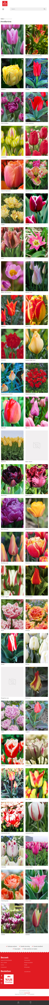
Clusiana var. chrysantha (7, 951)
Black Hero (4, 495)
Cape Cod (3, 799)
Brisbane (27, 630)
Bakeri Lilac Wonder (6, 292)
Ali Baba (27, 89)
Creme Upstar (29, 962)
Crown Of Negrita (29, 967)
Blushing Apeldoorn (30, 529)
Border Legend (5, 596)
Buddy (2, 664)
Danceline (3, 978)
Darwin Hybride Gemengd (7, 983)
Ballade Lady (28, 292)
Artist (2, 258)
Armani (27, 224)
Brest (2, 630)
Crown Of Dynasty (5, 967)
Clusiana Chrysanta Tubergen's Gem (10, 940)
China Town (28, 900)
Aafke (2, 55)
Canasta (3, 765)
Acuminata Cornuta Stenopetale (33, 55)
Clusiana (27, 934)
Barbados (3, 360)
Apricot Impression (6, 190)
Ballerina (3, 326)
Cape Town (28, 799)
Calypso (27, 731)
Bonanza (27, 563)
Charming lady (4, 900)
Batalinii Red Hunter (30, 394)
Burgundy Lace (5, 698)
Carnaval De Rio (29, 833)
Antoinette (4, 157)
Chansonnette (29, 867)
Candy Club (28, 765)
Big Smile (3, 461)
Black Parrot (28, 495)
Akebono (3, 89)
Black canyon (28, 461)
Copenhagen (4, 962)
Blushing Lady (4, 563)
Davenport (28, 983)
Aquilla (3, 224)
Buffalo (27, 664)
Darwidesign (28, 978)
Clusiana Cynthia (29, 940)
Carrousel (3, 867)
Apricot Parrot (29, 190)
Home (2, 18)
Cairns (2, 731)
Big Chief (3, 427)
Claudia (3, 934)
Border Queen (29, 596)
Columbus (28, 951)
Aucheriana (28, 258)
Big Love (27, 427)
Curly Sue (27, 972)
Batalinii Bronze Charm (7, 394)
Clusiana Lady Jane (6, 945)
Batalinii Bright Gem (30, 360)
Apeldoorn (28, 157)
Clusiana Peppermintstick (31, 945)
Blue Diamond (4, 529)
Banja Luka (28, 326)
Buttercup (28, 698)
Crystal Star (4, 972)
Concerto (3, 956)
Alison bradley (4, 123)
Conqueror (28, 956)
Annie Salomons (29, 123)
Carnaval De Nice (5, 833)
